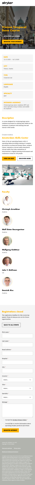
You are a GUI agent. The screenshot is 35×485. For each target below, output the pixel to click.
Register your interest (13, 41)
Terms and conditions (7, 448)
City (4, 367)
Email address (7, 349)
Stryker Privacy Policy (20, 420)
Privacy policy (17, 448)
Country (5, 376)
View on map (9, 158)
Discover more (25, 158)
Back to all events (11, 325)
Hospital (5, 358)
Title (4, 384)
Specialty (5, 393)
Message (5, 402)
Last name (5, 341)
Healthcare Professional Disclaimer (10, 451)
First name (6, 332)
